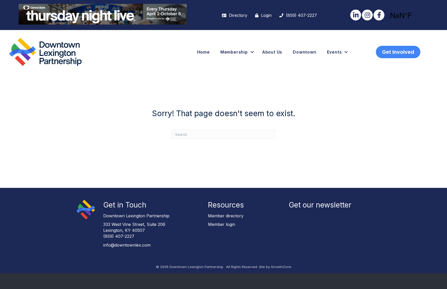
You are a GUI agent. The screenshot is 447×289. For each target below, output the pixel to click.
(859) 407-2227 (118, 236)
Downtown (304, 52)
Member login (221, 224)
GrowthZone (281, 267)
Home (203, 52)
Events (334, 52)
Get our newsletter (320, 205)
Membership (234, 52)
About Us (272, 52)
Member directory (225, 215)
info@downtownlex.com (127, 245)
